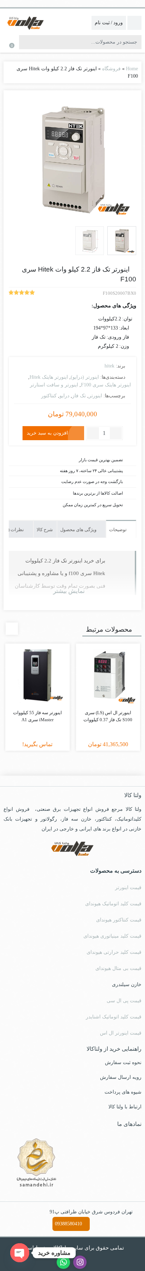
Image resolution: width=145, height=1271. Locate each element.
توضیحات (118, 529)
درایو (64, 395)
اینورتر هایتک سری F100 (106, 384)
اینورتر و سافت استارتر (54, 384)
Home (132, 68)
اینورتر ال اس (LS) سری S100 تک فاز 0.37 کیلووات (107, 716)
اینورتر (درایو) (85, 377)
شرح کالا (45, 529)
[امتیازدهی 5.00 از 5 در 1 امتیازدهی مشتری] (22, 293)
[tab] (121, 529)
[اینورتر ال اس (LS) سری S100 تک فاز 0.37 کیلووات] (108, 675)
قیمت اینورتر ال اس (120, 1033)
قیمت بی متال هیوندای (118, 968)
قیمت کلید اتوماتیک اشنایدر (113, 1016)
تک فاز (79, 395)
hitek (109, 366)
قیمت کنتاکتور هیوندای (118, 920)
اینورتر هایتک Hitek (49, 377)
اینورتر (95, 395)
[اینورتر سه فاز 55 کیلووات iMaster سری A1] (37, 675)
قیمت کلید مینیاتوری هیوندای (112, 936)
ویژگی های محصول (78, 529)
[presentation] (12, 629)
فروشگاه (111, 68)
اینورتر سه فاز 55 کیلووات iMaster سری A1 (37, 716)
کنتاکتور (49, 395)
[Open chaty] (19, 1252)
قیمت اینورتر (128, 887)
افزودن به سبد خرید (47, 432)
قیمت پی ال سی (124, 1000)
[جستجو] (25, 42)
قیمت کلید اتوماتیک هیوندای (113, 903)
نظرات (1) (14, 529)
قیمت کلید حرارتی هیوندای (114, 952)
